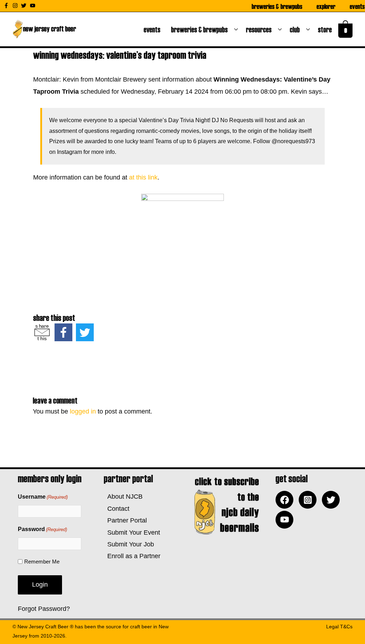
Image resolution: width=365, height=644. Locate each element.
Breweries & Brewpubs (277, 6)
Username (43, 497)
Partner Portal (125, 520)
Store (326, 29)
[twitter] (24, 5)
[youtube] (33, 5)
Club (296, 29)
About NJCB (123, 496)
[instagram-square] (309, 500)
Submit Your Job (129, 544)
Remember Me (42, 562)
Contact (116, 508)
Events (357, 6)
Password (42, 529)
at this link (143, 177)
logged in (83, 411)
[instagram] (16, 5)
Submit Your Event (132, 532)
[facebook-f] (7, 5)
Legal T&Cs (339, 626)
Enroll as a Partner (132, 556)
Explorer (326, 6)
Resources (260, 29)
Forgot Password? (44, 608)
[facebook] (286, 500)
